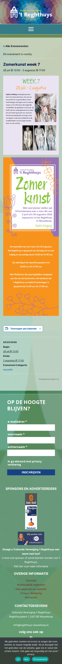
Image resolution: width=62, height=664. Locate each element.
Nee (26, 659)
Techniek (31, 580)
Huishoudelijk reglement (31, 584)
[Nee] (58, 650)
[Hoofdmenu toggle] (31, 29)
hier (21, 566)
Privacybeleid (40, 659)
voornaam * (16, 434)
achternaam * (17, 447)
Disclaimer (31, 597)
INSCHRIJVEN (31, 472)
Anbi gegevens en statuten (31, 589)
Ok (18, 659)
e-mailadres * (17, 421)
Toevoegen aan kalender (23, 328)
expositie (8, 369)
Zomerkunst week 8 (48, 379)
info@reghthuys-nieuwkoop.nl (31, 625)
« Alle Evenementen (15, 46)
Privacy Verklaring (31, 593)
